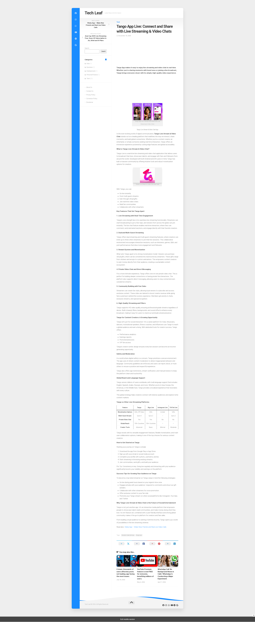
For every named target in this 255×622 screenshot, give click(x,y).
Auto (88, 63)
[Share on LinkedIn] (170, 543)
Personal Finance (92, 75)
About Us (89, 87)
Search (87, 48)
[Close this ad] (253, 615)
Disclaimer (89, 102)
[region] (147, 52)
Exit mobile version (127, 619)
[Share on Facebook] (139, 543)
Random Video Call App (128, 535)
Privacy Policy (90, 95)
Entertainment (91, 71)
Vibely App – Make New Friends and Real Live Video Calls (145, 527)
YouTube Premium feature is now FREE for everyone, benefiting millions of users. (145, 574)
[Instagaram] (76, 19)
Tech (118, 22)
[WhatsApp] (76, 26)
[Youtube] (76, 32)
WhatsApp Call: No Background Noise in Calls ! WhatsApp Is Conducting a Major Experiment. (166, 574)
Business (90, 67)
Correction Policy (91, 98)
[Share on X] (124, 543)
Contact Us (89, 91)
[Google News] (76, 45)
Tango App (139, 535)
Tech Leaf (94, 12)
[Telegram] (76, 38)
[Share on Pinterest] (155, 543)
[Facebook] (76, 13)
